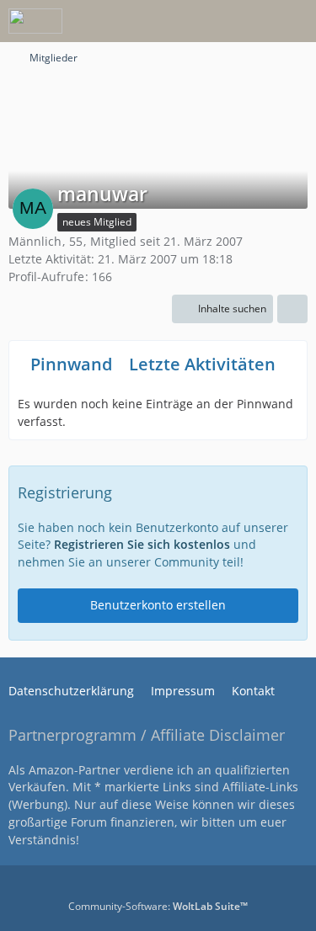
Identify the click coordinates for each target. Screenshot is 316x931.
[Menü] (294, 21)
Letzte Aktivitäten (202, 364)
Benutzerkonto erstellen (158, 605)
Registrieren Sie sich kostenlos (142, 544)
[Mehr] (292, 309)
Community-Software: (158, 906)
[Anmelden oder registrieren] (252, 21)
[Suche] (210, 21)
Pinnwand (71, 364)
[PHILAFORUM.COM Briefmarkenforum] (35, 21)
